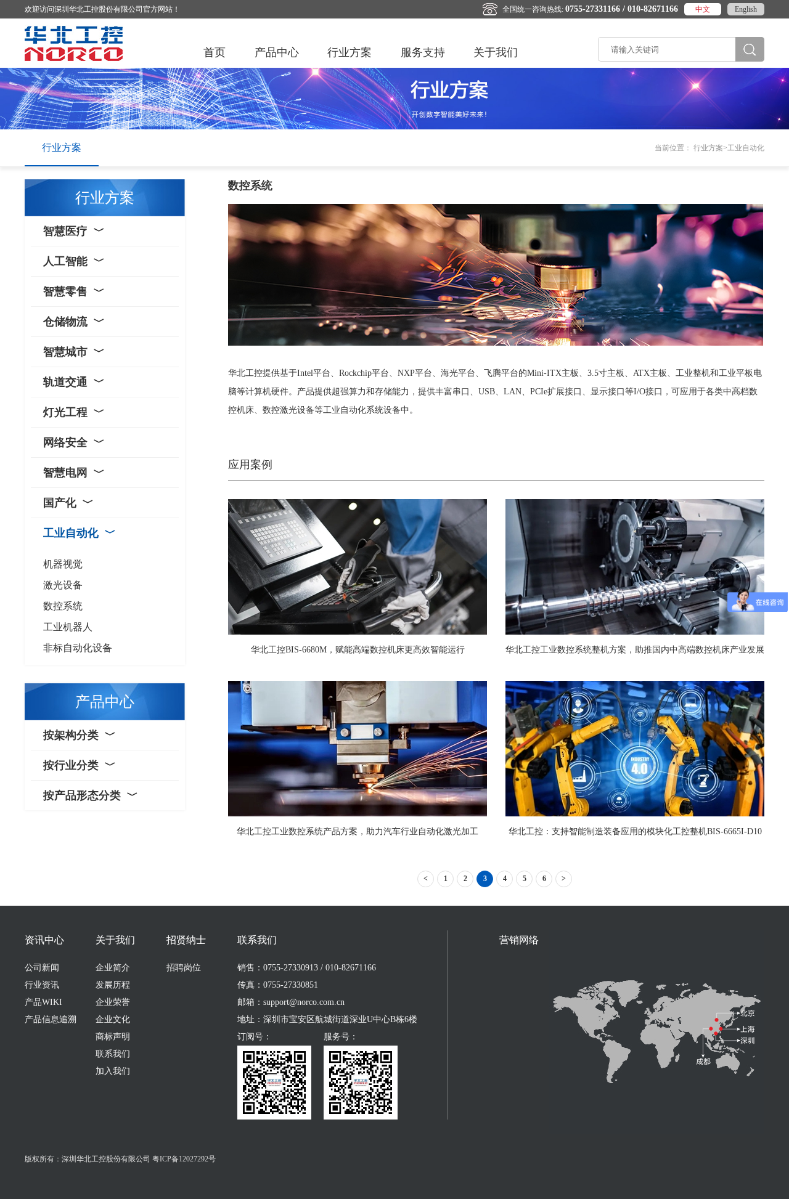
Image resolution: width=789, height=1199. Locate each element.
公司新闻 (42, 967)
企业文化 (113, 1019)
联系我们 (113, 1054)
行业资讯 (42, 985)
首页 (214, 52)
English (746, 9)
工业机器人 (67, 627)
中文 (702, 9)
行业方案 (349, 52)
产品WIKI (43, 1002)
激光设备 (63, 585)
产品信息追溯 (50, 1019)
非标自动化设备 (77, 648)
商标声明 (113, 1036)
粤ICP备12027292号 (184, 1159)
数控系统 (63, 606)
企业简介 (113, 967)
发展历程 (113, 985)
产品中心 (277, 52)
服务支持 (423, 52)
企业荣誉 (113, 1002)
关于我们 (495, 52)
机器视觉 (63, 564)
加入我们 (113, 1071)
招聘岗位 (183, 967)
